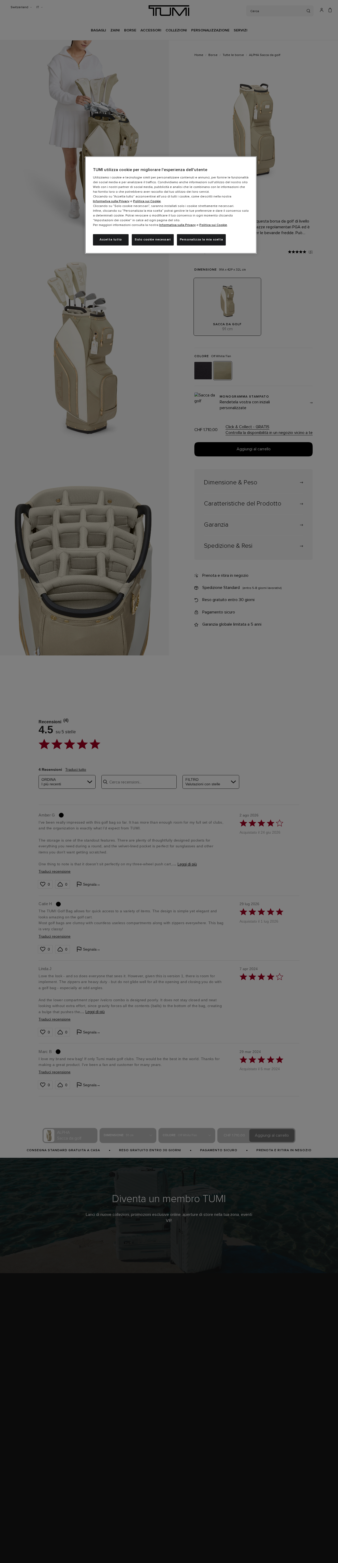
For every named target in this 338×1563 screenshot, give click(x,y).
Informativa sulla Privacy (111, 201)
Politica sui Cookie (147, 201)
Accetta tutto (111, 239)
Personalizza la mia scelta (201, 239)
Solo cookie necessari (153, 239)
